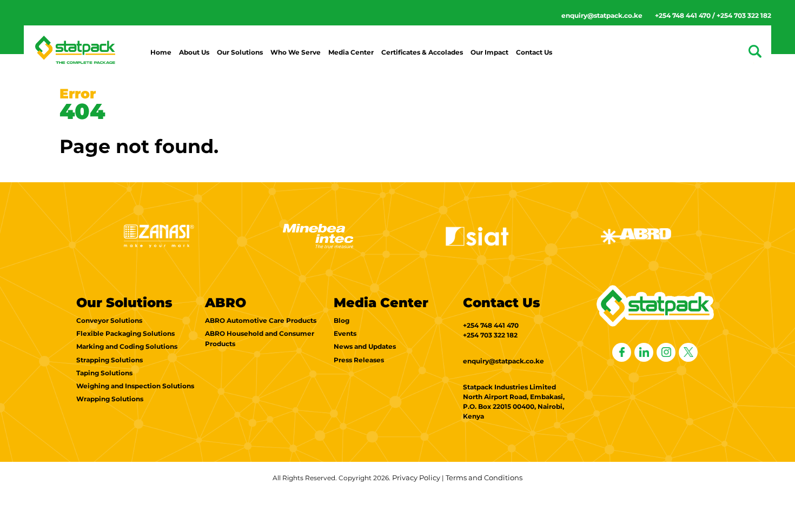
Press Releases (359, 360)
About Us (194, 52)
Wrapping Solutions (109, 399)
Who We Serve (295, 52)
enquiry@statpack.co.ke (601, 15)
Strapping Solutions (109, 360)
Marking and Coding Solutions (126, 346)
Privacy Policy (416, 477)
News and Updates (365, 346)
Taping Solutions (104, 373)
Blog (341, 320)
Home (160, 52)
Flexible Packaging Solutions (125, 333)
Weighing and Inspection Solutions (135, 386)
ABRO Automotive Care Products (260, 320)
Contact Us (534, 52)
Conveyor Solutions (109, 320)
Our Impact (489, 52)
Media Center (351, 52)
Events (345, 333)
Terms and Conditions (484, 477)
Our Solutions (240, 52)
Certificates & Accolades (422, 52)
